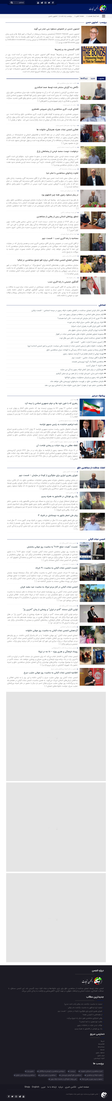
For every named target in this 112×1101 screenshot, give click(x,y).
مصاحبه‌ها (101, 1047)
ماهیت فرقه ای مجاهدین (94, 1075)
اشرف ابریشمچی (99, 1058)
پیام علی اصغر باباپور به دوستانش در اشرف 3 (57, 515)
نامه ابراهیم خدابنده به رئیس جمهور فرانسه (58, 424)
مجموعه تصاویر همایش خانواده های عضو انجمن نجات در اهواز (80, 334)
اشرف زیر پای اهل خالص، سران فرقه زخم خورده (85, 322)
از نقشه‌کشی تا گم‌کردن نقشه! (93, 1014)
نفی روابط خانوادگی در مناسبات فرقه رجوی (63, 1079)
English (35, 1087)
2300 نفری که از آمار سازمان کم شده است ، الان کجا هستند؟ (81, 318)
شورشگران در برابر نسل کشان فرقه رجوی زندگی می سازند (82, 369)
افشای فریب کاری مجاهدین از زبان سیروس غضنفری (55, 109)
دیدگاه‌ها (83, 78)
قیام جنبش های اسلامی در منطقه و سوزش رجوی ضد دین (81, 314)
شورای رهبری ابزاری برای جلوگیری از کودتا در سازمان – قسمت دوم (48, 475)
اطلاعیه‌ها (101, 1044)
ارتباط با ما (51, 1087)
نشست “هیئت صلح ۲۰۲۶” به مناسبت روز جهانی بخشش (52, 547)
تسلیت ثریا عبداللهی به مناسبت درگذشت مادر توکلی (85, 1007)
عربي (43, 1087)
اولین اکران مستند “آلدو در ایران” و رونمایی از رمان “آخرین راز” (50, 609)
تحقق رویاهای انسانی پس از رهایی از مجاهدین (57, 216)
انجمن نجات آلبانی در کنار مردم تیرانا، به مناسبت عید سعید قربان (48, 587)
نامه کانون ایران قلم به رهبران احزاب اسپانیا (87, 326)
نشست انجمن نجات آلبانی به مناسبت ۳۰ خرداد (56, 568)
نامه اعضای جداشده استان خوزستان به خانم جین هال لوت (81, 338)
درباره (60, 1087)
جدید (93, 78)
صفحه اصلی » (79, 16)
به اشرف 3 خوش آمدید (95, 365)
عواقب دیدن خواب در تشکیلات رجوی (90, 1025)
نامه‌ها (102, 1049)
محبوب (101, 78)
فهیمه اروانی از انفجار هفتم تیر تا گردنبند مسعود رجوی (83, 353)
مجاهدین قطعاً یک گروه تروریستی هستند (88, 361)
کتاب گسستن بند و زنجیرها (67, 49)
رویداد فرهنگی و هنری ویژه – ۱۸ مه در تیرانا (57, 651)
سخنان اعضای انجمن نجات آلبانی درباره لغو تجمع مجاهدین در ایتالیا (48, 260)
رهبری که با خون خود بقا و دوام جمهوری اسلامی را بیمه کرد (51, 403)
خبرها (102, 1041)
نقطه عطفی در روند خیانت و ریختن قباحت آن (56, 445)
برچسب (72, 1071)
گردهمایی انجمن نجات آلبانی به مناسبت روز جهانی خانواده (51, 630)
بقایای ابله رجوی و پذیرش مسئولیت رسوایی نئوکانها (84, 377)
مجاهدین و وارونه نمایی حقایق (25, 1075)
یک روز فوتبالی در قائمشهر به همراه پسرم (59, 496)
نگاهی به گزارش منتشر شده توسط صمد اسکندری (56, 87)
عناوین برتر (30, 1071)
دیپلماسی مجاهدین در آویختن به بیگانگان (51, 1071)
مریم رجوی (101, 1055)
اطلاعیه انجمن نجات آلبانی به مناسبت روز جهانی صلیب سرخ (50, 672)
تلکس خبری (70, 1087)
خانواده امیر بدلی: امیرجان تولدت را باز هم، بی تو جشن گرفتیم (80, 373)
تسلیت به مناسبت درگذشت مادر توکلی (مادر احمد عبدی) (83, 1004)
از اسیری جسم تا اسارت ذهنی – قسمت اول (87, 342)
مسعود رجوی (100, 1052)
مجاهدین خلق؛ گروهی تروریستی (71, 1075)
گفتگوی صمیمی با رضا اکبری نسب (63, 282)
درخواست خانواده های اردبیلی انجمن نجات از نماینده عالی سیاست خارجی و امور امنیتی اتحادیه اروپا (66, 346)
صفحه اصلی (83, 1087)
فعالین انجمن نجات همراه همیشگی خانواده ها (57, 129)
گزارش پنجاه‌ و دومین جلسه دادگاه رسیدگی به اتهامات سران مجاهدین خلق (75, 349)
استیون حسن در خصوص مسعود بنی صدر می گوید (56, 29)
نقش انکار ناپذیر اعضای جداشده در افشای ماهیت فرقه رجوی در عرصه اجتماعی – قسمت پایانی (67, 310)
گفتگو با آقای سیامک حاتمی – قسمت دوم (88, 357)
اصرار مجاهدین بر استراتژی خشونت (91, 1071)
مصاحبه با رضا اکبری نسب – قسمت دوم (60, 238)
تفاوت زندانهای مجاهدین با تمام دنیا (62, 173)
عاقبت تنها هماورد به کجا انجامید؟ (91, 1021)
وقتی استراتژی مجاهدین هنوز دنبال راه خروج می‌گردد (85, 1018)
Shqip (27, 1087)
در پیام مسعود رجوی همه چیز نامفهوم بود (60, 195)
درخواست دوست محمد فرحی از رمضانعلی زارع (57, 151)
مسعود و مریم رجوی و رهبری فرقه (92, 1079)
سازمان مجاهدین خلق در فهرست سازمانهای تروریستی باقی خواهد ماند (77, 381)
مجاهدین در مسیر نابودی (48, 1075)
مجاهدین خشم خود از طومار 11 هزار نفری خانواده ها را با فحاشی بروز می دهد (74, 385)
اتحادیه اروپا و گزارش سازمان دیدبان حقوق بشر (86, 330)
